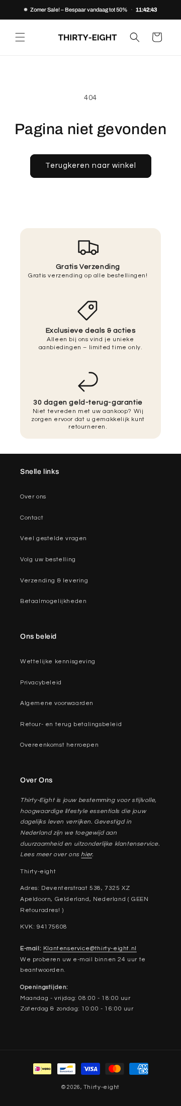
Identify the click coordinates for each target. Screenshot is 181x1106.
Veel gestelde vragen (53, 538)
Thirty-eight (101, 1087)
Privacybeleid (41, 682)
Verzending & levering (54, 580)
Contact (31, 518)
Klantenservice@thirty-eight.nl (90, 948)
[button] (20, 37)
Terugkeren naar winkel (90, 165)
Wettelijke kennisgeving (58, 661)
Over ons (33, 496)
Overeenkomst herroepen (59, 745)
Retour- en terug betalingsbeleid (71, 724)
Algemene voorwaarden (57, 703)
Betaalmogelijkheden (53, 601)
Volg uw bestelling (48, 559)
